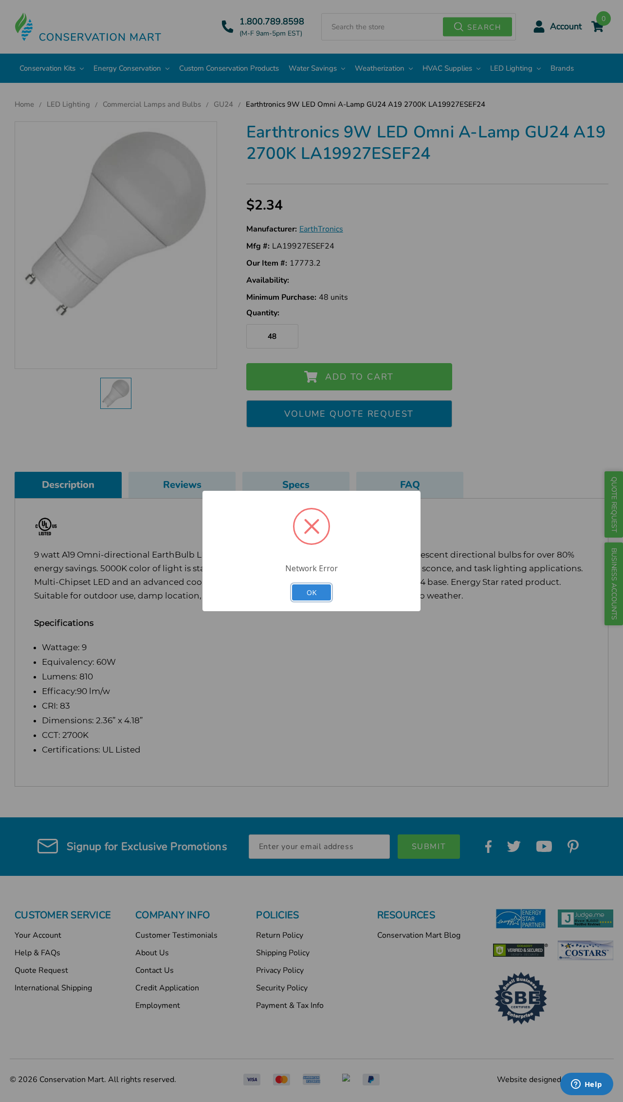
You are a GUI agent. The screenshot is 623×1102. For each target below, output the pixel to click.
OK (311, 592)
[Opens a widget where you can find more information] (586, 1085)
